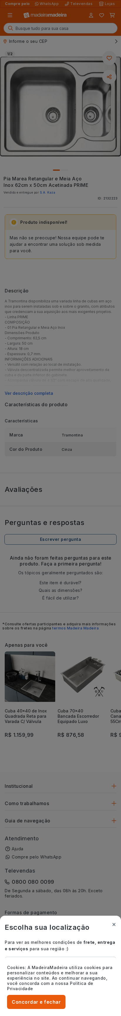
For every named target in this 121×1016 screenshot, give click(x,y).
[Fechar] (114, 924)
